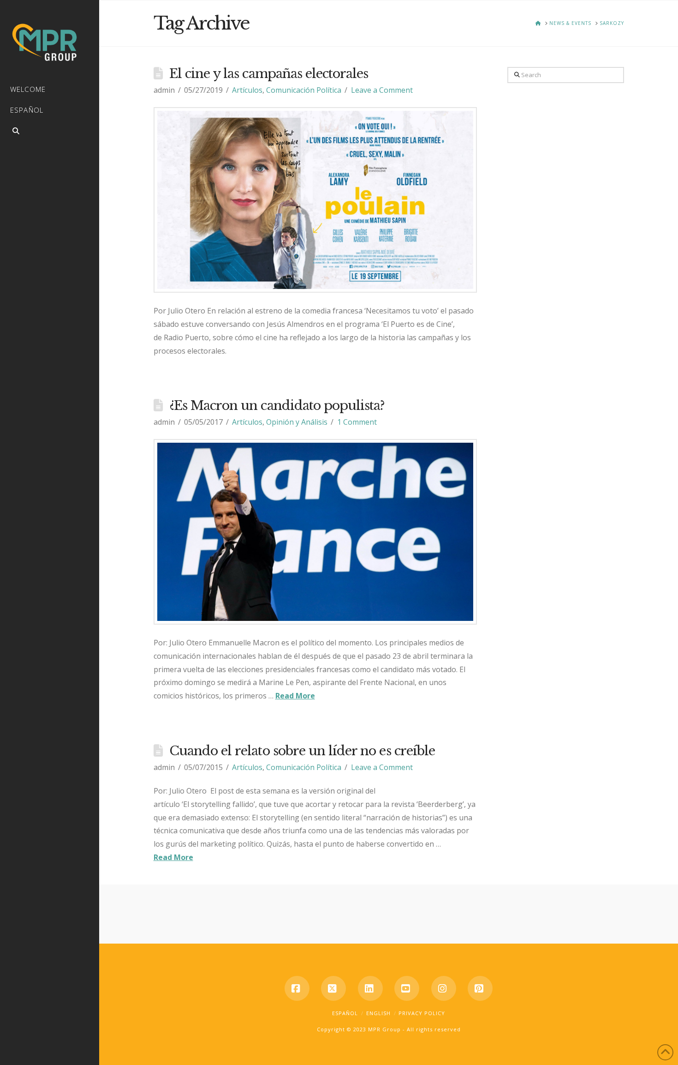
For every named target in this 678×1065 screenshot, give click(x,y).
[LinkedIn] (370, 988)
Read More (295, 696)
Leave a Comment (382, 90)
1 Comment (357, 422)
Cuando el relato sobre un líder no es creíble (302, 750)
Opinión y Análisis (296, 422)
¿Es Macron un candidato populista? (277, 405)
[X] (333, 988)
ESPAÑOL (345, 1013)
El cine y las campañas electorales (269, 73)
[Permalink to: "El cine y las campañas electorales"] (315, 200)
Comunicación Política (303, 90)
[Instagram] (443, 988)
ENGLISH (378, 1013)
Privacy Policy (421, 1013)
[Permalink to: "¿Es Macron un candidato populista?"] (315, 532)
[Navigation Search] (49, 132)
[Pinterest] (480, 988)
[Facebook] (297, 988)
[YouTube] (406, 988)
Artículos (247, 90)
